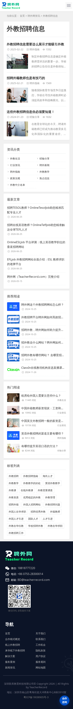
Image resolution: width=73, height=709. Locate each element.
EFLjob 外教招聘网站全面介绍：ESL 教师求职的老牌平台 (35, 261)
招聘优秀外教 (38, 511)
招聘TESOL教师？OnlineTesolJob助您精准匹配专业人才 (35, 210)
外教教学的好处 (32, 483)
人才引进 (48, 518)
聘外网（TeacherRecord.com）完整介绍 (33, 277)
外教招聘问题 (52, 504)
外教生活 (15, 158)
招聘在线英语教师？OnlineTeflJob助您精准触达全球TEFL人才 (36, 227)
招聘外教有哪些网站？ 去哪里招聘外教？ (47, 355)
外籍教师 (55, 511)
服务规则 (41, 661)
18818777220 (26, 568)
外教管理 (50, 497)
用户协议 (41, 656)
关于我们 (41, 633)
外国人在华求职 (17, 511)
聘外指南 (35, 49)
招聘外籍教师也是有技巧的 (26, 78)
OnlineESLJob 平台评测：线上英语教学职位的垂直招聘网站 (36, 244)
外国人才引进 (16, 518)
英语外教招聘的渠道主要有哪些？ (42, 433)
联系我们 (41, 639)
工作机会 (41, 644)
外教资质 (14, 497)
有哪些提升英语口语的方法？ (39, 446)
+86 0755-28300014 (30, 574)
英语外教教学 (52, 483)
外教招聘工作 (16, 533)
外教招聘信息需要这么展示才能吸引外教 (35, 44)
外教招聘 (14, 476)
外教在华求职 (55, 525)
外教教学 (44, 171)
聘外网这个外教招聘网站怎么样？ (42, 304)
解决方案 (10, 656)
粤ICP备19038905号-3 (36, 697)
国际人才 (33, 518)
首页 (22, 15)
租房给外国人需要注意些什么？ (41, 396)
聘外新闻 (44, 165)
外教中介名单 (17, 184)
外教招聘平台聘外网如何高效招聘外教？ (46, 317)
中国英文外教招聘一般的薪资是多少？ (45, 421)
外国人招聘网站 (32, 504)
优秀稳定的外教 (32, 497)
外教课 (12, 490)
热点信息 (44, 178)
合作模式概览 (12, 639)
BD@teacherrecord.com (34, 580)
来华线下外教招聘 (15, 650)
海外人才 (48, 476)
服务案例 (10, 661)
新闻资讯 (10, 667)
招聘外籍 (14, 504)
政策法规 (15, 178)
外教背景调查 (45, 490)
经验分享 (35, 117)
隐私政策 (41, 650)
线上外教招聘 (12, 644)
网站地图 (41, 667)
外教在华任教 (16, 525)
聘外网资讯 (34, 15)
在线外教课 (27, 490)
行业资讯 (15, 165)
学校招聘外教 (35, 525)
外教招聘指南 (30, 476)
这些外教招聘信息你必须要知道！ (31, 112)
